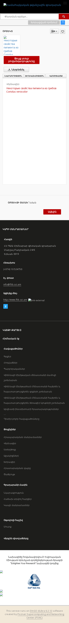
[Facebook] (5, 306)
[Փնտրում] (64, 16)
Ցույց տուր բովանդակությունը (21, 60)
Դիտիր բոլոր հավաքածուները (21, 418)
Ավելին (52, 211)
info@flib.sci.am (12, 284)
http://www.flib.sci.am (15, 299)
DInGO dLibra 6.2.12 (41, 610)
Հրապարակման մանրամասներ (23, 437)
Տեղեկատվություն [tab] (34, 76)
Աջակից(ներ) (11, 455)
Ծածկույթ (9, 474)
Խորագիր (9, 461)
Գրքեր (7, 356)
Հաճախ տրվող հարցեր (18, 498)
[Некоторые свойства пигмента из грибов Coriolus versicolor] (11, 45)
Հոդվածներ (10, 362)
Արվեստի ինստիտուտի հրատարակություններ (31, 409)
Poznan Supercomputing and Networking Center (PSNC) (41, 616)
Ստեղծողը (10, 449)
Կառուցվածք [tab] (56, 76)
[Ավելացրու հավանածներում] (62, 31)
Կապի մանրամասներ (17, 505)
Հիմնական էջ (11, 338)
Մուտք (8, 526)
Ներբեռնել (17, 69)
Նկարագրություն (14, 492)
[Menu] (65, 3)
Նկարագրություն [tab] (13, 76)
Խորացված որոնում (44, 22)
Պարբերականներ (14, 368)
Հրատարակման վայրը (17, 468)
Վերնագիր (10, 443)
